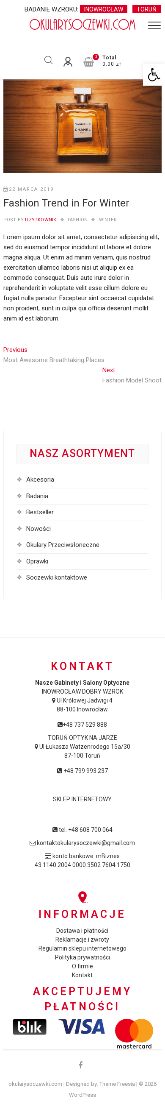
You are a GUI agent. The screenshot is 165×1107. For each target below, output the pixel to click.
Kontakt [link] (82, 975)
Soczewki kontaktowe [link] (56, 577)
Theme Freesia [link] (117, 1084)
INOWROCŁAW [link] (103, 9)
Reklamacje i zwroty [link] (82, 939)
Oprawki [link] (37, 561)
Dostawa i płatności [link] (82, 930)
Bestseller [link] (40, 512)
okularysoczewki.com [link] (35, 1084)
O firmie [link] (82, 966)
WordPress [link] (82, 1095)
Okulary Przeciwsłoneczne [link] (62, 545)
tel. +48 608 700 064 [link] (85, 829)
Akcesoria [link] (40, 479)
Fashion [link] (78, 220)
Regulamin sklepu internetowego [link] (82, 948)
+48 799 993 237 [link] (85, 770)
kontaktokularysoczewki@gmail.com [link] (85, 842)
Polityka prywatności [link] (82, 957)
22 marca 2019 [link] (31, 189)
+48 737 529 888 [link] (85, 724)
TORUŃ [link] (147, 9)
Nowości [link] (38, 529)
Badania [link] (37, 496)
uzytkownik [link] (40, 220)
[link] (154, 75)
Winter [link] (108, 220)
